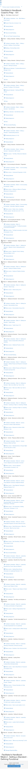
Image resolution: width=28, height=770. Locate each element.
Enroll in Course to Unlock (14, 766)
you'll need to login (19, 764)
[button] (1, 1)
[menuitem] (1, 3)
